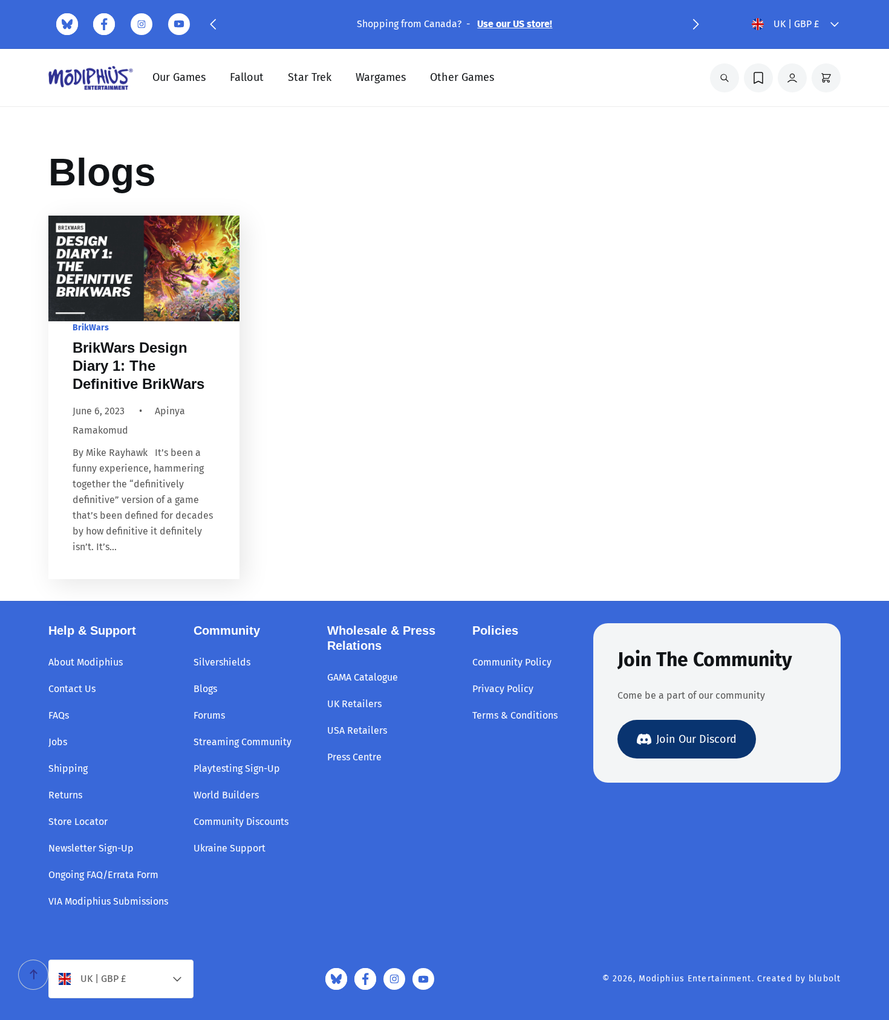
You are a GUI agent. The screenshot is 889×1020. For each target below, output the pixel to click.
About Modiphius (85, 662)
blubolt (825, 978)
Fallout (247, 77)
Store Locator (78, 821)
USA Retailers (357, 730)
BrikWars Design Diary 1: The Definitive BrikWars (138, 365)
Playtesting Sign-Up (237, 768)
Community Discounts (241, 821)
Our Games (179, 77)
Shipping (68, 768)
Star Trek (309, 77)
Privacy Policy (502, 688)
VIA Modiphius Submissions (108, 901)
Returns (65, 795)
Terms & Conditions (515, 715)
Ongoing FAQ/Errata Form (103, 874)
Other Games (462, 77)
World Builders (226, 795)
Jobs (57, 742)
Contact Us (72, 688)
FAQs (58, 715)
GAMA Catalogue (362, 677)
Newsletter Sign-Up (91, 848)
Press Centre (354, 757)
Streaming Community (242, 742)
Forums (209, 715)
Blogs (205, 688)
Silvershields (222, 662)
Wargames (381, 77)
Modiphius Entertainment (695, 978)
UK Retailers (354, 704)
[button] (213, 24)
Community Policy (512, 662)
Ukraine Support (229, 848)
